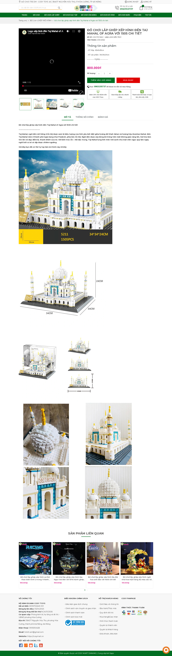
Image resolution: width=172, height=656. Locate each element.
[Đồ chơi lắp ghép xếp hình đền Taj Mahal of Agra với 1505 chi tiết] (81, 92)
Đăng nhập (132, 2)
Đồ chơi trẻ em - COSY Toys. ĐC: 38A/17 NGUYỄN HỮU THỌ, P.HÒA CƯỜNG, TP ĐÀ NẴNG (61, 2)
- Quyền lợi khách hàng (108, 629)
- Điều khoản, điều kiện (108, 634)
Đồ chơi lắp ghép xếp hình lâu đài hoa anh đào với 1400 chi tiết (103, 578)
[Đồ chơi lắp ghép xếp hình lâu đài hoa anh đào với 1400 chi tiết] (103, 558)
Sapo (112, 653)
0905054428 (34, 628)
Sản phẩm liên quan (86, 533)
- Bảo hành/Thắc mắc (108, 608)
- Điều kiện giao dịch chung (75, 604)
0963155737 (126, 9)
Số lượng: (91, 73)
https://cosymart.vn (35, 636)
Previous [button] (21, 104)
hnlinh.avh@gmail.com (34, 632)
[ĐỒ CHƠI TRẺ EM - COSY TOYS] (86, 8)
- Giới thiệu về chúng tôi (109, 604)
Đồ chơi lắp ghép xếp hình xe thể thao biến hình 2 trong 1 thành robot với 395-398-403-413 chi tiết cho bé (35, 578)
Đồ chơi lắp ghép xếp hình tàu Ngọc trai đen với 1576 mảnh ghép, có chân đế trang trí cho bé (69, 578)
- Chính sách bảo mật (73, 617)
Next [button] (82, 104)
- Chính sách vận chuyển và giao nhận (80, 608)
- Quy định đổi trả (106, 613)
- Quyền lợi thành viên (108, 625)
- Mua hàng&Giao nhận (108, 617)
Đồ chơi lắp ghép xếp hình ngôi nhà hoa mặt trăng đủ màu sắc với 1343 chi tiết (137, 578)
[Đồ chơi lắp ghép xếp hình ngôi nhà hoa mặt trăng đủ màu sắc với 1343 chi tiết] (137, 558)
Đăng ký (147, 2)
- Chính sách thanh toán (74, 613)
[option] (52, 61)
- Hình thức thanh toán (108, 621)
